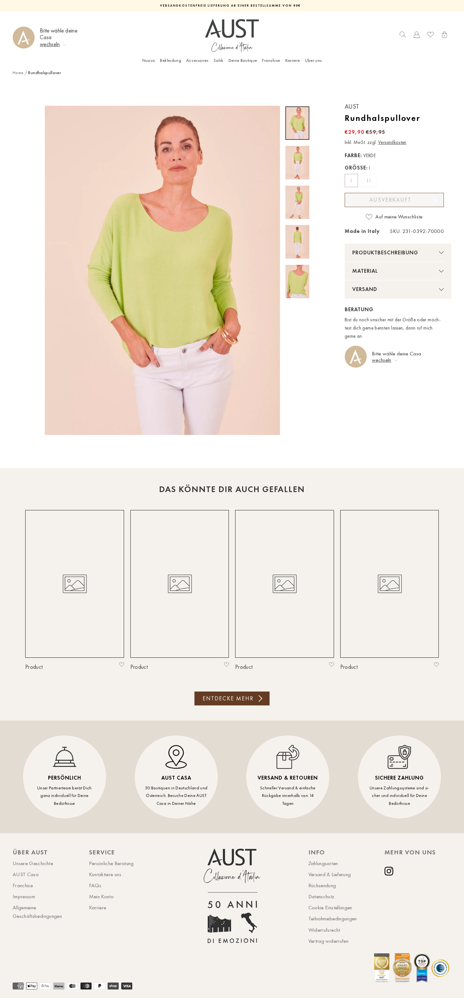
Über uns (313, 60)
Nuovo (148, 60)
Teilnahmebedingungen (332, 918)
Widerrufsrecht (324, 930)
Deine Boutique (243, 60)
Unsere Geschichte (33, 863)
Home (18, 72)
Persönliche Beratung (111, 863)
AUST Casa (26, 874)
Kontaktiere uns (105, 874)
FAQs (95, 885)
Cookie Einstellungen (330, 907)
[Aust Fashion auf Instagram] (390, 871)
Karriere (292, 60)
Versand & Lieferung (329, 874)
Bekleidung (170, 60)
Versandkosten (392, 142)
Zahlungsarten (323, 863)
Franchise (271, 60)
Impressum (24, 896)
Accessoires (197, 60)
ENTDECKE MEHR (228, 698)
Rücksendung (322, 885)
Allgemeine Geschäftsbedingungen (37, 911)
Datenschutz (321, 896)
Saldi (218, 60)
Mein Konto (101, 896)
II (369, 180)
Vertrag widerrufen (328, 941)
